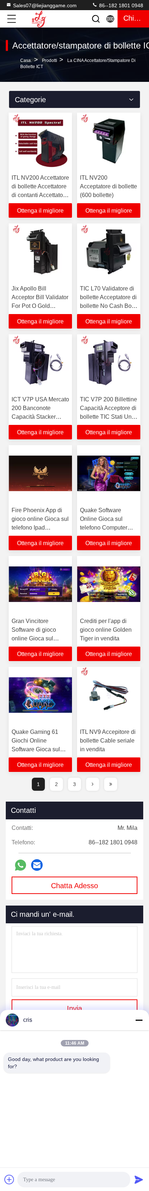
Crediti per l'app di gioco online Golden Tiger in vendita (106, 630)
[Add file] (9, 1179)
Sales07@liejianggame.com (45, 5)
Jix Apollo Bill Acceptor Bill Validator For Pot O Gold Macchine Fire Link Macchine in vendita (40, 305)
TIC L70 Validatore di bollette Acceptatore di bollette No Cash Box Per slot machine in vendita (108, 305)
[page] (92, 784)
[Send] (139, 1179)
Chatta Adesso (74, 886)
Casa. (26, 60)
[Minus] (139, 1020)
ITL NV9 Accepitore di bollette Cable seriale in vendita (108, 740)
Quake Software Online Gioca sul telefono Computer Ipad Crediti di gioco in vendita (108, 527)
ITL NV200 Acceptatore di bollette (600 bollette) (108, 186)
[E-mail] (37, 865)
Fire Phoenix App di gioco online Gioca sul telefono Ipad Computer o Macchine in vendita (40, 527)
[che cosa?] (20, 865)
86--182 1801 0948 (120, 5)
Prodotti (49, 60)
